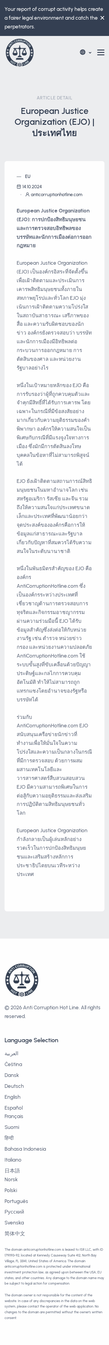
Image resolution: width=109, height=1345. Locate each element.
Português (16, 1201)
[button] (85, 52)
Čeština (13, 1064)
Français (14, 1116)
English (13, 1097)
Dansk (12, 1075)
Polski (11, 1190)
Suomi (12, 1127)
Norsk (11, 1179)
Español (14, 1108)
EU (28, 176)
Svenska (14, 1223)
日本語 (12, 1171)
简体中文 (15, 1233)
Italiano (13, 1160)
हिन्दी (9, 1138)
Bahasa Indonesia (25, 1149)
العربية (11, 1053)
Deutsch (14, 1086)
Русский (14, 1212)
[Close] (101, 17)
